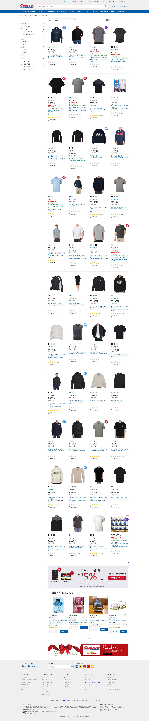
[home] (27, 6)
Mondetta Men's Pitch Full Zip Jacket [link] (120, 157)
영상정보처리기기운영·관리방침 (81, 700)
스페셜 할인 (42, 11)
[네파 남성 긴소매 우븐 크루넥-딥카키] (94, 295)
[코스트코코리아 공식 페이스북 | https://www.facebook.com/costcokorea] (77, 667)
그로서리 (79, 11)
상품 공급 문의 (110, 677)
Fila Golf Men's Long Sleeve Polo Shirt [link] (56, 549)
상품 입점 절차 (110, 682)
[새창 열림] (24, 712)
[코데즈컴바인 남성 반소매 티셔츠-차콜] (70, 245)
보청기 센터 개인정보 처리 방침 (92, 682)
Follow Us (79, 664)
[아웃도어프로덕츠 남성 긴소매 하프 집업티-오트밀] (54, 487)
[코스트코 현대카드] (88, 587)
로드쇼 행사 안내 (89, 687)
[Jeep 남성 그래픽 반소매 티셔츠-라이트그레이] (117, 344)
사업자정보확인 (32, 709)
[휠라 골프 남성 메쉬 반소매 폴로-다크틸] (112, 487)
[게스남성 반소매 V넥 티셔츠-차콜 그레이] (70, 535)
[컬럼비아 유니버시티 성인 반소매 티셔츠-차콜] (51, 97)
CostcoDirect (104, 11)
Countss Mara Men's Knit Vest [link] (76, 353)
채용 (22, 689)
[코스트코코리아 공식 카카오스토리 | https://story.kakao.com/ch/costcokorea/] (92, 667)
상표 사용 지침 (96, 700)
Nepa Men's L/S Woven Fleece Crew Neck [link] (98, 308)
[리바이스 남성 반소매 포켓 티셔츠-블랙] (91, 535)
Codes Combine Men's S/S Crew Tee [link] (77, 258)
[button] (106, 6)
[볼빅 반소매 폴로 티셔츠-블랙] (94, 97)
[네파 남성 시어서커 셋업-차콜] (115, 47)
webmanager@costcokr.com (77, 707)
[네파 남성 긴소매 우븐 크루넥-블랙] (91, 295)
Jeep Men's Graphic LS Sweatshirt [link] (56, 357)
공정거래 (109, 684)
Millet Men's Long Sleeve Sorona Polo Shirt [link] (77, 501)
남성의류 (34, 15)
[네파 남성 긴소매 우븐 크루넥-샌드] (96, 295)
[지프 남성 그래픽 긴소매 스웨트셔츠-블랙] (49, 344)
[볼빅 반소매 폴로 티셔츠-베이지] (91, 97)
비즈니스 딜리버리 (62, 11)
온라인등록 (45, 684)
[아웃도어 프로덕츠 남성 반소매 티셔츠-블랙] (96, 245)
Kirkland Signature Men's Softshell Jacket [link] (77, 58)
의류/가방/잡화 (27, 15)
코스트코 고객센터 (28, 664)
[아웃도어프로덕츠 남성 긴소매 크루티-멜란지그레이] (96, 196)
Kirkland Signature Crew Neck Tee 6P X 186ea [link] (120, 547)
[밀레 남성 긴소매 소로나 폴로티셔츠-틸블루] (75, 487)
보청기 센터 (88, 679)
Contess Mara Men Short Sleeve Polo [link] (99, 450)
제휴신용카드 (45, 691)
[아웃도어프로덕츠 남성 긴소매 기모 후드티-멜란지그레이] (112, 295)
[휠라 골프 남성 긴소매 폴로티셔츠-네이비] (54, 535)
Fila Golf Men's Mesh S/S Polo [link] (118, 499)
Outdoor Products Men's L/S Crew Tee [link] (98, 210)
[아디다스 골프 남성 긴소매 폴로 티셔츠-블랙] (49, 392)
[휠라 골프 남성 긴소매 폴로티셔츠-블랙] (49, 535)
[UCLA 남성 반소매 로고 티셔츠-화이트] (115, 245)
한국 (125, 1)
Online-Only (94, 11)
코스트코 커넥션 (25, 687)
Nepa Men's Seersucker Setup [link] (118, 61)
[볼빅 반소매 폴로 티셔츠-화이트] (96, 97)
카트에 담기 (64, 631)
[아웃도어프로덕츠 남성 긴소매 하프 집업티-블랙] (49, 487)
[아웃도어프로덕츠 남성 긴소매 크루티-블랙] (91, 196)
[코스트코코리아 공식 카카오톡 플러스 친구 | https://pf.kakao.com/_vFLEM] (80, 667)
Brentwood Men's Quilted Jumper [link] (77, 450)
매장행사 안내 (88, 684)
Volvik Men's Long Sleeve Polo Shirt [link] (77, 160)
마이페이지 (45, 687)
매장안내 (87, 677)
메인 (21, 15)
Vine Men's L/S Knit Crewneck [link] (76, 206)
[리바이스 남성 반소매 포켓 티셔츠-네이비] (94, 535)
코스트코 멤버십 (47, 675)
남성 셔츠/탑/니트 (42, 15)
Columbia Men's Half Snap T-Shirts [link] (98, 402)
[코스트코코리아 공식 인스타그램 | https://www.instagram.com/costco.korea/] (84, 667)
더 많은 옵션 (51, 47)
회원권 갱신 (45, 679)
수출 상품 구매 (67, 687)
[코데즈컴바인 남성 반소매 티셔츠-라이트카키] (72, 245)
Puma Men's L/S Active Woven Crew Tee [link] (56, 305)
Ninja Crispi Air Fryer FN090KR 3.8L (97, 624)
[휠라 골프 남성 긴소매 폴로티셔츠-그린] (51, 535)
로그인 (114, 6)
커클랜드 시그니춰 (25, 682)
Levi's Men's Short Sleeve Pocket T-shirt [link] (98, 549)
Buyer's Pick (51, 11)
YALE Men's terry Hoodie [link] (96, 157)
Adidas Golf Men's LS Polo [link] (54, 406)
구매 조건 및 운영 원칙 (112, 679)
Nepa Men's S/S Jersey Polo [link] (117, 208)
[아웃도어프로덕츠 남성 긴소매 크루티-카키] (94, 196)
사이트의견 (66, 684)
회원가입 (44, 677)
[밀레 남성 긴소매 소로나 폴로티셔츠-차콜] (72, 487)
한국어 (110, 1)
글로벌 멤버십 (45, 694)
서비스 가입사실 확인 (105, 710)
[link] (57, 43)
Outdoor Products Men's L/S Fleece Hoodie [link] (119, 309)
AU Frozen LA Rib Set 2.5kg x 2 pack (78, 622)
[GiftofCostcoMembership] (88, 655)
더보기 (23, 55)
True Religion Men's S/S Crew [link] (118, 450)
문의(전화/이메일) (68, 679)
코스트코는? (24, 677)
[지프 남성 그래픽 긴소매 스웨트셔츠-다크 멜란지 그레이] (51, 344)
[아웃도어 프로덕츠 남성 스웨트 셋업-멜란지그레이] (91, 487)
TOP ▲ (127, 562)
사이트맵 (51, 700)
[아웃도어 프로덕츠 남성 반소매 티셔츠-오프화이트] (94, 245)
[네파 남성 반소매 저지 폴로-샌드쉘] (117, 196)
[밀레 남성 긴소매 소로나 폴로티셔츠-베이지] (70, 487)
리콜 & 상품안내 (67, 682)
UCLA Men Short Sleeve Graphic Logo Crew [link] (119, 259)
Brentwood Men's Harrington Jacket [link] (98, 353)
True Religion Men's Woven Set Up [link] (77, 305)
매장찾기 (52, 664)
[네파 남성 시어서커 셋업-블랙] (112, 47)
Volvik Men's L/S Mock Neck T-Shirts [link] (56, 158)
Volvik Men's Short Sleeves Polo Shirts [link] (97, 110)
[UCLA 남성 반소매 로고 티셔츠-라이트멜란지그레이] (112, 245)
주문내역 (44, 689)
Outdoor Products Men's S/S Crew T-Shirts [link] (99, 60)
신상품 (86, 11)
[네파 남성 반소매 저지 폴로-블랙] (112, 196)
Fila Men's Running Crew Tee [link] (118, 402)
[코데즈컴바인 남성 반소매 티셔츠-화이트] (75, 245)
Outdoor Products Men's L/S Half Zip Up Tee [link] (56, 501)
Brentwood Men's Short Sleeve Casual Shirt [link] (55, 210)
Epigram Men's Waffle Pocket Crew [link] (77, 110)
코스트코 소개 (25, 675)
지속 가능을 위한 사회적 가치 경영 (29, 679)
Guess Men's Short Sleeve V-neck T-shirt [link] (77, 548)
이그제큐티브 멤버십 (47, 682)
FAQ (65, 677)
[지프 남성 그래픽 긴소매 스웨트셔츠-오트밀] (54, 344)
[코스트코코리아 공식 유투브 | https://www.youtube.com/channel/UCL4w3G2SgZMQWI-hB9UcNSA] (88, 667)
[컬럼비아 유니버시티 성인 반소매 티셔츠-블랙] (49, 97)
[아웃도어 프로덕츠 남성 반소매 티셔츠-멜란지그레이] (91, 245)
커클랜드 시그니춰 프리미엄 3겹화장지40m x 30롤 (58, 621)
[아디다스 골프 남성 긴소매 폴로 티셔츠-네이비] (51, 392)
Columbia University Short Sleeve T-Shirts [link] (56, 113)
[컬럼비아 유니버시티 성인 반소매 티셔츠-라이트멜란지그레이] (54, 97)
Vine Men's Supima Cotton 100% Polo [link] (55, 256)
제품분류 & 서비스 (25, 684)
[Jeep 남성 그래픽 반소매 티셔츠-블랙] (112, 344)
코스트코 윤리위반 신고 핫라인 (114, 689)
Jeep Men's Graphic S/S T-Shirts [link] (118, 356)
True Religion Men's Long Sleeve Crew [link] (56, 451)
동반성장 (109, 687)
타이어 (72, 11)
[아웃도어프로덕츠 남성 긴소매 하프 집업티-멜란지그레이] (51, 487)
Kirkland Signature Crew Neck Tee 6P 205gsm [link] (120, 109)
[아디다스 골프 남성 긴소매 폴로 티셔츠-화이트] (54, 392)
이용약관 (57, 700)
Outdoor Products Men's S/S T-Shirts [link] (99, 258)
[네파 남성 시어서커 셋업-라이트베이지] (117, 47)
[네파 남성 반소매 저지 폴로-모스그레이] (115, 196)
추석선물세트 (120, 11)
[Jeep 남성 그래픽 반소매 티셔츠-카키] (115, 344)
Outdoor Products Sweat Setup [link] (97, 500)
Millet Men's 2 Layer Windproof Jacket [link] (76, 402)
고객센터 (66, 675)
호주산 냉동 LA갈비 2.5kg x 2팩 (78, 621)
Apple (112, 11)
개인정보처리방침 (67, 700)
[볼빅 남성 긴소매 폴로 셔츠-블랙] (70, 148)
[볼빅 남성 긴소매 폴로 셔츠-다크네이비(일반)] (72, 148)
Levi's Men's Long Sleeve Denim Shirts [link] (55, 57)
